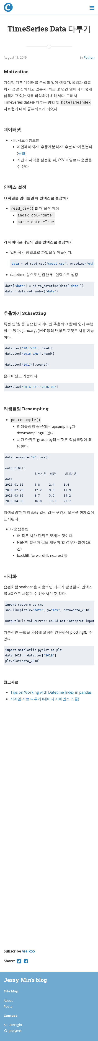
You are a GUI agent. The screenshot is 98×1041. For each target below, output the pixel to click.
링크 (21, 153)
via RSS (28, 951)
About (8, 1000)
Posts (8, 1006)
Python (89, 57)
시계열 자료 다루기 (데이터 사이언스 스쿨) (44, 698)
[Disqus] (49, 763)
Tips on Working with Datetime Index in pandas (51, 692)
